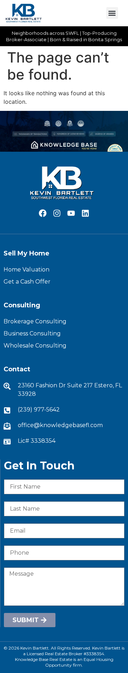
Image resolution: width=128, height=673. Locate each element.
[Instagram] (56, 213)
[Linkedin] (85, 213)
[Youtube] (71, 213)
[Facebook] (42, 213)
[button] (112, 13)
